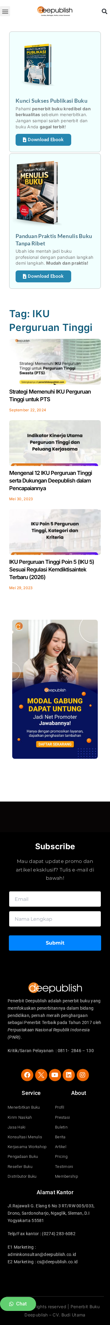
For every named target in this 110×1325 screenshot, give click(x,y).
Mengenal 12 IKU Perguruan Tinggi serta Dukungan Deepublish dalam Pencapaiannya (50, 480)
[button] (5, 11)
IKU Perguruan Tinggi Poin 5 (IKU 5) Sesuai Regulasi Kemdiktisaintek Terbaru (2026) (51, 569)
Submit (55, 943)
